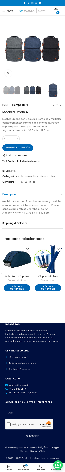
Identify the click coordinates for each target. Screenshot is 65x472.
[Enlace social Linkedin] (36, 3)
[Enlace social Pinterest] (32, 3)
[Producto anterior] (53, 105)
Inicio (5, 105)
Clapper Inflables (48, 276)
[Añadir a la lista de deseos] (27, 249)
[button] (5, 49)
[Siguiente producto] (61, 105)
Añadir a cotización (18, 147)
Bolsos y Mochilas (28, 176)
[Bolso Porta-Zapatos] (17, 259)
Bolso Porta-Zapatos (17, 276)
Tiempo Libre (20, 105)
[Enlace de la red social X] (28, 3)
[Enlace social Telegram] (40, 3)
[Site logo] (32, 10)
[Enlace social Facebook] (24, 3)
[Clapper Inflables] (48, 259)
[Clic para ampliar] (8, 73)
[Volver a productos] (57, 105)
